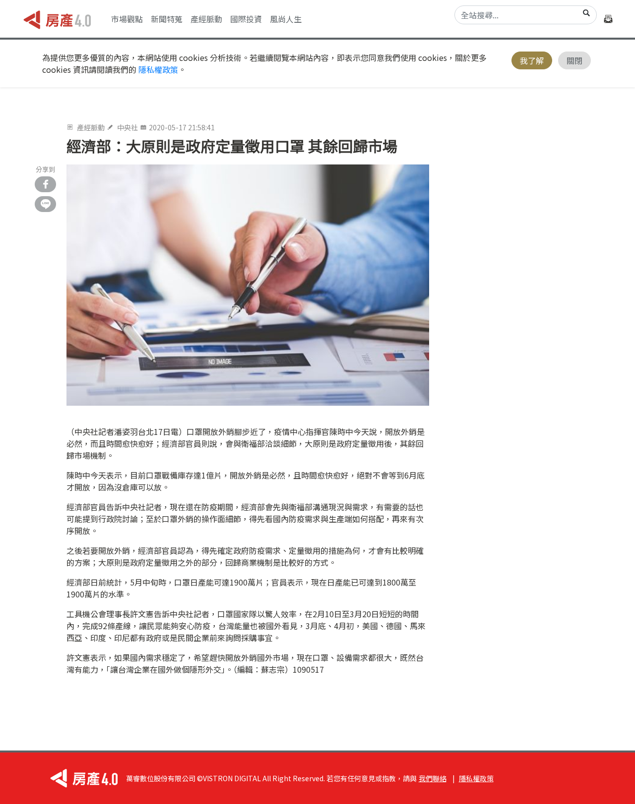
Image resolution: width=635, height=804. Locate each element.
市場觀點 (127, 19)
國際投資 (246, 19)
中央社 (127, 127)
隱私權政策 (158, 69)
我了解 (532, 60)
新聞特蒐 (167, 19)
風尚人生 (286, 19)
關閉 (574, 60)
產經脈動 (206, 19)
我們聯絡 (432, 778)
